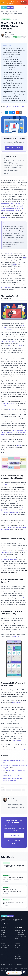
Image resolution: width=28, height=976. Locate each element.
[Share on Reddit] (17, 112)
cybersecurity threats (17, 636)
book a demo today (19, 749)
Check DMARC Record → (14, 148)
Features (3, 930)
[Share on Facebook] (13, 112)
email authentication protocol (10, 204)
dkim (3, 790)
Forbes (18, 359)
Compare (3, 936)
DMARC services (16, 740)
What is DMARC (5, 945)
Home (2, 11)
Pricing (3, 932)
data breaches (8, 406)
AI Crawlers (18, 954)
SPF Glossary (18, 938)
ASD (9, 346)
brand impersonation (9, 403)
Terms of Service (7, 970)
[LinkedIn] (4, 923)
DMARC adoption (6, 287)
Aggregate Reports (6, 952)
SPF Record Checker (20, 930)
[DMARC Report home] (7, 7)
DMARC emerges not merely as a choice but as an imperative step (13, 432)
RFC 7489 (9, 253)
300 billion (11, 410)
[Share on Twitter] (10, 112)
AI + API (17, 952)
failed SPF (4, 218)
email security (20, 598)
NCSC (19, 343)
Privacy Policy (2, 969)
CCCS (20, 346)
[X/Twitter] (2, 923)
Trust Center (18, 958)
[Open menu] (25, 7)
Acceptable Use (17, 969)
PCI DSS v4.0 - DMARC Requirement (13, 771)
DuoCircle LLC (13, 920)
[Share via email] (20, 112)
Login (2, 938)
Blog (7, 11)
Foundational (13, 11)
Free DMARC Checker (11, 106)
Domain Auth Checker (20, 936)
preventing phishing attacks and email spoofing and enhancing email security (12, 208)
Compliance (18, 956)
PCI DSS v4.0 (10, 330)
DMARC (19, 445)
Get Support (18, 948)
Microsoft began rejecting (8, 341)
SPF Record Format (12, 108)
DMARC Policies (5, 948)
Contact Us (18, 945)
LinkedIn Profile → (12, 811)
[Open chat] (24, 972)
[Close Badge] (21, 971)
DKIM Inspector (19, 932)
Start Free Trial (14, 835)
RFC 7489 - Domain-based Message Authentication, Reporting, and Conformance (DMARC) (13, 778)
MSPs (2, 934)
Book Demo (18, 950)
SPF (23, 790)
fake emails (8, 485)
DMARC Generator (19, 934)
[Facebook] (6, 923)
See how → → (23, 2)
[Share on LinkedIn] (6, 112)
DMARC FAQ (4, 950)
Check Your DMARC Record (14, 842)
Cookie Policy (11, 969)
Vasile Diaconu (9, 32)
